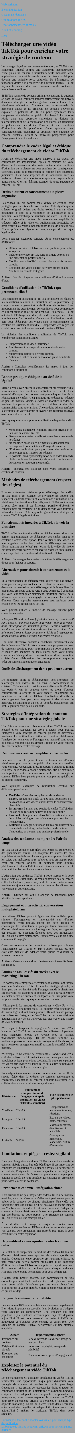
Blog (4, 35)
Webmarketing (9, 4)
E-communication (11, 9)
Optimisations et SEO (13, 19)
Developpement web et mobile (19, 24)
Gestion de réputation (13, 14)
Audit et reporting (11, 30)
